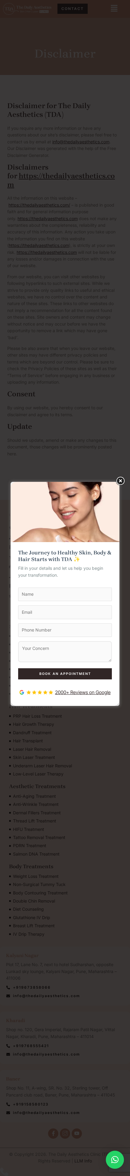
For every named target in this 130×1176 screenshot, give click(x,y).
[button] (115, 1160)
